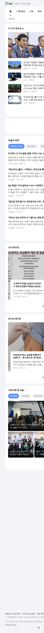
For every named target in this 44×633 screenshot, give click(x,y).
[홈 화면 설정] (38, 627)
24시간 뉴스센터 (29, 614)
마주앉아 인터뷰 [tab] (16, 146)
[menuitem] (10, 11)
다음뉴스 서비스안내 (13, 614)
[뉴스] (11, 3)
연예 (17, 3)
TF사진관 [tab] (25, 396)
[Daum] (7, 3)
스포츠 (22, 3)
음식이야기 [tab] (31, 146)
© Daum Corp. (11, 625)
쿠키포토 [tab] (13, 396)
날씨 (28, 3)
